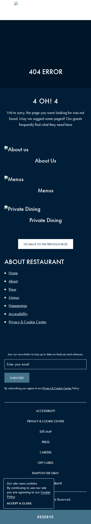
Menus (49, 190)
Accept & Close (19, 503)
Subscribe (17, 378)
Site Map (46, 432)
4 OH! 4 (45, 101)
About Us (47, 160)
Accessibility (18, 313)
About (13, 281)
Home (13, 273)
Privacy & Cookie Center (27, 322)
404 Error (46, 72)
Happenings (18, 305)
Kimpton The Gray (45, 473)
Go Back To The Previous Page (46, 244)
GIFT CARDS (45, 463)
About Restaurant (34, 262)
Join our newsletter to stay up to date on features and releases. (45, 354)
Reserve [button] (45, 517)
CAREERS (45, 452)
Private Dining (45, 220)
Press (12, 289)
